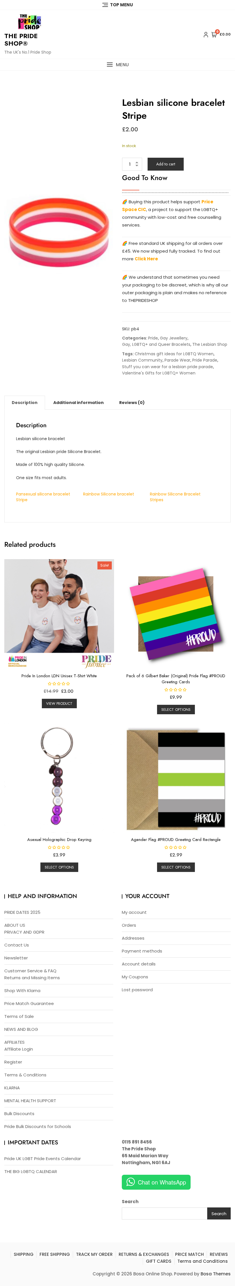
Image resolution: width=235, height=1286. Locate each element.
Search (130, 1202)
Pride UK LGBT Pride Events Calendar (42, 1159)
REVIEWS (219, 1254)
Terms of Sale (19, 1016)
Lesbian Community (142, 360)
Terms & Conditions (25, 1075)
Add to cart (165, 164)
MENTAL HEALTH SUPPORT (30, 1101)
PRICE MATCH (189, 1254)
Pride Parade (204, 360)
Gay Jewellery (173, 338)
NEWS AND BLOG (21, 1029)
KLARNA (12, 1088)
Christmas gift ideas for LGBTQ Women (174, 354)
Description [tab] (25, 402)
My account (134, 912)
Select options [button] (176, 709)
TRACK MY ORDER (94, 1254)
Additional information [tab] (78, 402)
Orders (129, 925)
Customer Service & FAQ (30, 971)
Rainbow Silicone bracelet (108, 494)
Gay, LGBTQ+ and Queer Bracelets (156, 344)
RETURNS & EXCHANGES (144, 1254)
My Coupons (135, 977)
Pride (153, 338)
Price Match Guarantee (29, 1003)
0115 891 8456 (137, 1142)
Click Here (146, 259)
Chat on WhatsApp (162, 1182)
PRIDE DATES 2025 (22, 912)
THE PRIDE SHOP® (21, 39)
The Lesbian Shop (209, 344)
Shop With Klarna (22, 991)
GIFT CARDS (158, 1261)
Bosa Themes (216, 1274)
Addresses (133, 938)
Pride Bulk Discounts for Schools (37, 1126)
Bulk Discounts (19, 1114)
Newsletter (16, 958)
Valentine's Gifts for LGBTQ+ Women (158, 373)
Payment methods (142, 951)
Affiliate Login (18, 1049)
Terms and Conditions (202, 1261)
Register (13, 1062)
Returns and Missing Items (32, 978)
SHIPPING (24, 1254)
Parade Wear (177, 360)
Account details (139, 964)
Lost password (137, 990)
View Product (59, 703)
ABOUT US (14, 925)
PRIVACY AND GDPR (24, 932)
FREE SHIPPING (55, 1254)
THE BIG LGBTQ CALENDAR (30, 1171)
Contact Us (16, 945)
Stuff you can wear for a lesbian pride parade (167, 367)
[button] (117, 64)
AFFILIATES (14, 1042)
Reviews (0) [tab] (132, 402)
